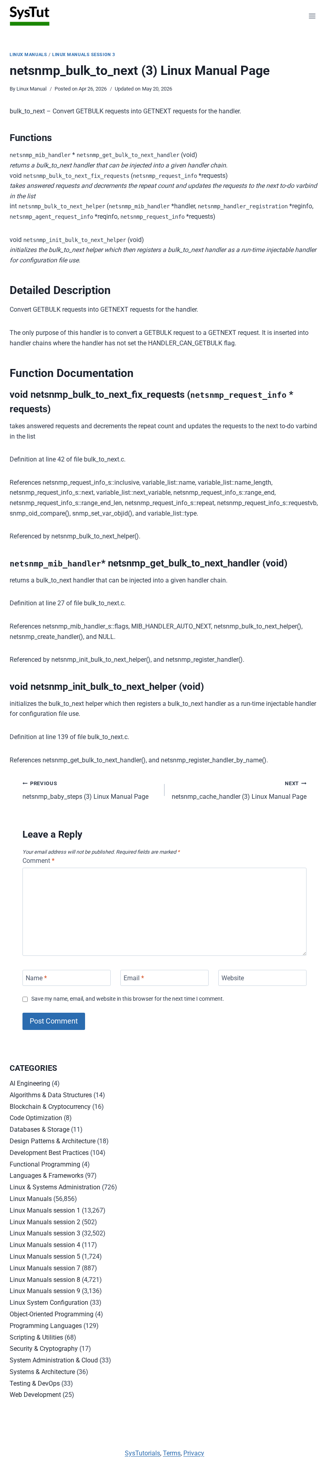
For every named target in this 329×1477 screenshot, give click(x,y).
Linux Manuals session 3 (83, 54)
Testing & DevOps (35, 1383)
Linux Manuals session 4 (45, 1245)
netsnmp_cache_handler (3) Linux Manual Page (239, 790)
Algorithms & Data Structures (51, 1095)
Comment (38, 860)
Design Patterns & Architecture (52, 1141)
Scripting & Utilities (36, 1337)
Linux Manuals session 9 (45, 1291)
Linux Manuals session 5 (45, 1256)
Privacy (193, 1453)
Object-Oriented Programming (51, 1314)
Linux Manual (31, 89)
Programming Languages (46, 1326)
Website (232, 977)
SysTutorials (142, 1453)
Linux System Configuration (49, 1302)
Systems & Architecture (42, 1372)
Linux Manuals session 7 (45, 1268)
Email (134, 977)
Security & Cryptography (44, 1348)
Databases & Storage (39, 1129)
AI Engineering (30, 1083)
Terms (172, 1453)
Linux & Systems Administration (55, 1187)
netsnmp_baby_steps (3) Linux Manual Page (85, 790)
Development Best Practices (49, 1153)
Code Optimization (36, 1118)
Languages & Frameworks (46, 1175)
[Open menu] (312, 16)
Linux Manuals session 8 (45, 1280)
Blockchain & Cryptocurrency (50, 1106)
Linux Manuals (28, 54)
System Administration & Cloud (54, 1360)
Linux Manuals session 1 (45, 1210)
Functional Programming (45, 1164)
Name (36, 977)
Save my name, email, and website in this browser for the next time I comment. (127, 998)
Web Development (35, 1394)
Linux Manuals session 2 (45, 1222)
